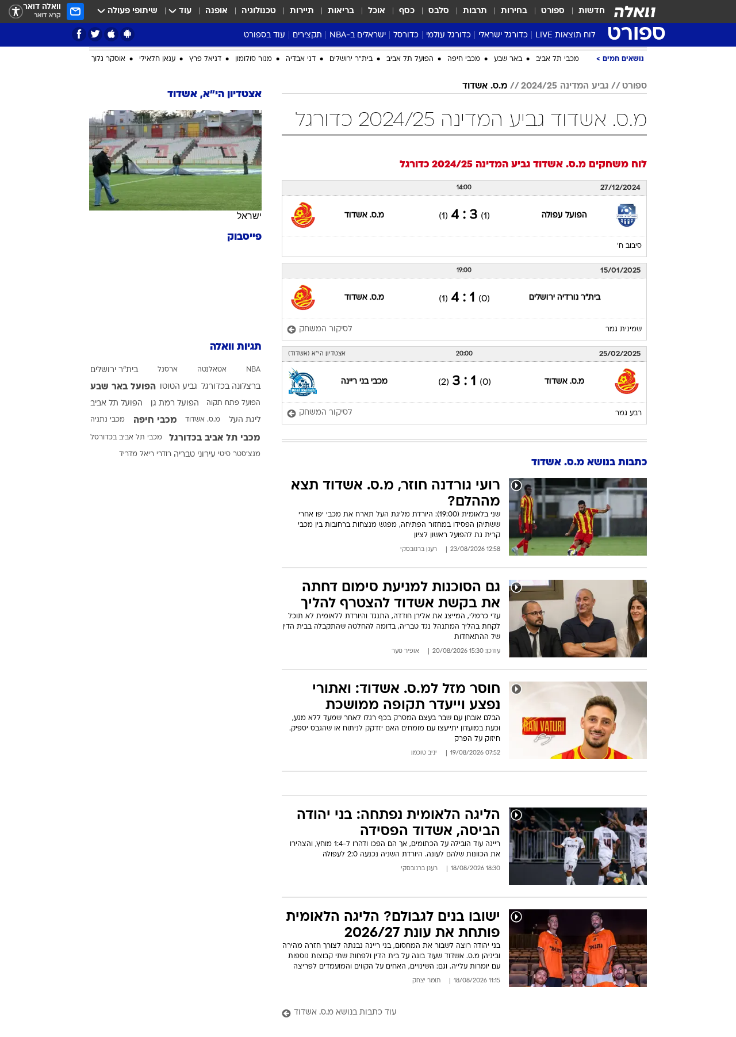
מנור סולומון (253, 59)
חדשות (591, 11)
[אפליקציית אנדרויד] (127, 34)
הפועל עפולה (564, 215)
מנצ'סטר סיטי (239, 454)
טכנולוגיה (258, 11)
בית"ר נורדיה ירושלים (564, 297)
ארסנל (168, 369)
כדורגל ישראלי (503, 35)
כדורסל (406, 35)
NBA (253, 369)
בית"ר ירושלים (351, 59)
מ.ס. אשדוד (484, 86)
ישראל (249, 216)
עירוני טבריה (195, 454)
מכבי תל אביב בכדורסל (126, 437)
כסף (407, 11)
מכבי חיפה (463, 59)
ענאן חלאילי (157, 59)
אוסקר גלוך (108, 59)
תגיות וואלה (236, 347)
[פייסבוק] (79, 34)
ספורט (553, 11)
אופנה (216, 11)
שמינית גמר (623, 329)
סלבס (438, 11)
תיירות (302, 11)
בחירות (514, 11)
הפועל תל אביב (410, 59)
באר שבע (508, 59)
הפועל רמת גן (175, 403)
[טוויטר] (95, 34)
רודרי (163, 454)
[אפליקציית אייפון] (111, 34)
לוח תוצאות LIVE (565, 35)
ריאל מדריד (136, 454)
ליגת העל (244, 420)
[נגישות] (16, 12)
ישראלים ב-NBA (357, 35)
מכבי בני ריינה (364, 381)
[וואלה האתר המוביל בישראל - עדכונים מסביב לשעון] (635, 11)
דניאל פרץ (205, 59)
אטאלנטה (212, 369)
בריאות (341, 11)
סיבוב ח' (629, 246)
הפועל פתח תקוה (233, 403)
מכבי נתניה (107, 419)
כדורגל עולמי (448, 35)
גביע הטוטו (178, 387)
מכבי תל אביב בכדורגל (214, 438)
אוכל (376, 11)
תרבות (475, 11)
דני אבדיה (301, 59)
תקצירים (307, 35)
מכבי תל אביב (557, 59)
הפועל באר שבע (123, 387)
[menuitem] (585, 11)
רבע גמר (628, 413)
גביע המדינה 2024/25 (564, 86)
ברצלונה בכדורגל (230, 387)
